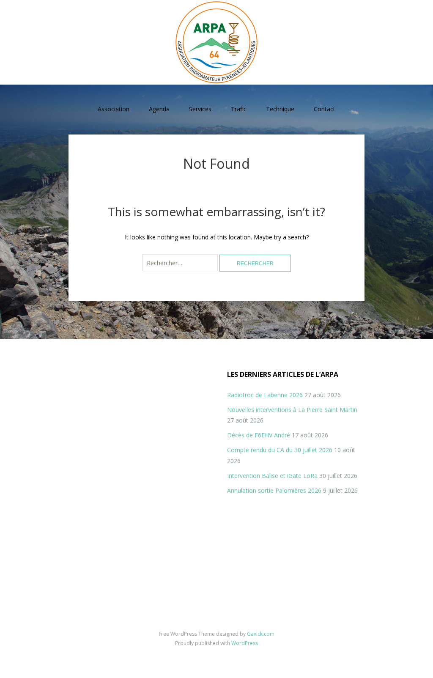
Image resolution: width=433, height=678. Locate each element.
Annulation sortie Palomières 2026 (274, 490)
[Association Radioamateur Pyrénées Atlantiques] (216, 42)
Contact (324, 109)
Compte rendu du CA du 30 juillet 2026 (279, 450)
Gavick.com (260, 633)
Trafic (239, 109)
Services (200, 109)
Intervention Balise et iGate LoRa (272, 476)
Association (113, 109)
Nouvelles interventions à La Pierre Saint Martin (292, 410)
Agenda (159, 109)
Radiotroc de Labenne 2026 (265, 395)
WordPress (244, 643)
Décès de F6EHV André (258, 435)
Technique (280, 109)
